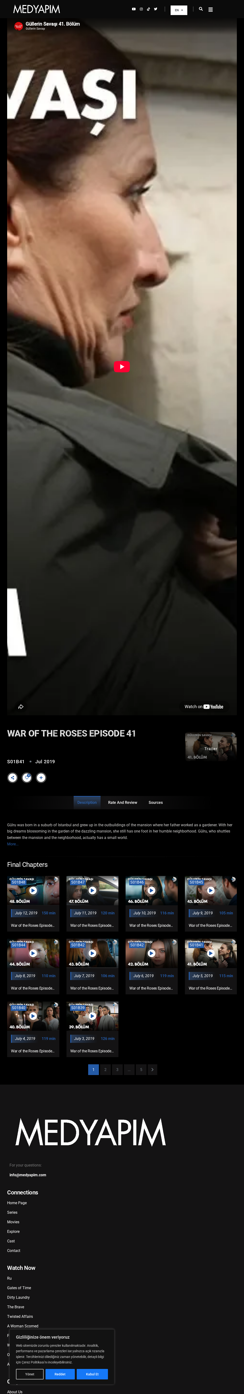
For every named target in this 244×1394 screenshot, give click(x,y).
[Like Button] (26, 777)
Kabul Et (92, 1374)
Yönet (29, 1374)
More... (13, 844)
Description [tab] (87, 802)
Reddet (60, 1374)
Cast (11, 1241)
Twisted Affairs (20, 1316)
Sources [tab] (156, 802)
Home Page (17, 1203)
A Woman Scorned (22, 1326)
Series (12, 1212)
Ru (9, 1278)
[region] (62, 1356)
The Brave (15, 1307)
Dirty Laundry (18, 1297)
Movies (13, 1222)
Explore (13, 1231)
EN (177, 10)
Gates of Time (19, 1288)
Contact (13, 1250)
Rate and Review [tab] (122, 802)
